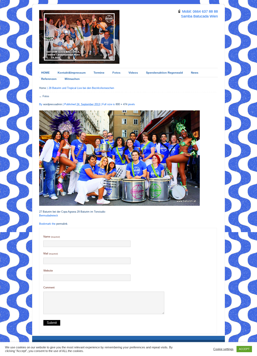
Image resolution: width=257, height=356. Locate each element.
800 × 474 (121, 104)
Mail (50, 253)
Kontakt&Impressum (72, 72)
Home (43, 88)
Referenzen (49, 78)
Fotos (116, 72)
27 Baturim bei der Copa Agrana (57, 211)
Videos (133, 72)
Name (51, 236)
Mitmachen (72, 78)
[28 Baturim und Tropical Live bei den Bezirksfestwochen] (119, 155)
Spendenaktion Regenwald (164, 72)
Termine (99, 72)
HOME (45, 72)
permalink (61, 223)
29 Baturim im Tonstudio (91, 211)
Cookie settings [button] (223, 349)
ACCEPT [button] (244, 349)
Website (48, 270)
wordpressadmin (52, 104)
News (194, 72)
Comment (49, 287)
